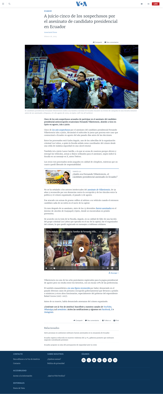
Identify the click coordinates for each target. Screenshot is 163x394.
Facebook (105, 309)
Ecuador (48, 11)
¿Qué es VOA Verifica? (56, 376)
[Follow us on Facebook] (84, 360)
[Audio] (148, 4)
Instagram (48, 312)
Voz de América (55, 235)
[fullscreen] (116, 268)
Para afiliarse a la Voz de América (26, 359)
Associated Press (50, 32)
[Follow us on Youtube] (94, 360)
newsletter (61, 309)
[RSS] (99, 360)
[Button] (97, 42)
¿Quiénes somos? (54, 359)
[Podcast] (105, 360)
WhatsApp (48, 309)
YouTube (107, 307)
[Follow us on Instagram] (115, 360)
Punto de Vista (19, 388)
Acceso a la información (22, 376)
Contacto (16, 364)
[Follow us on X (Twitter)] (89, 360)
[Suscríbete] (110, 360)
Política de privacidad (55, 364)
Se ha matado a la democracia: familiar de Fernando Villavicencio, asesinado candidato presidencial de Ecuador (94, 232)
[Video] (141, 4)
